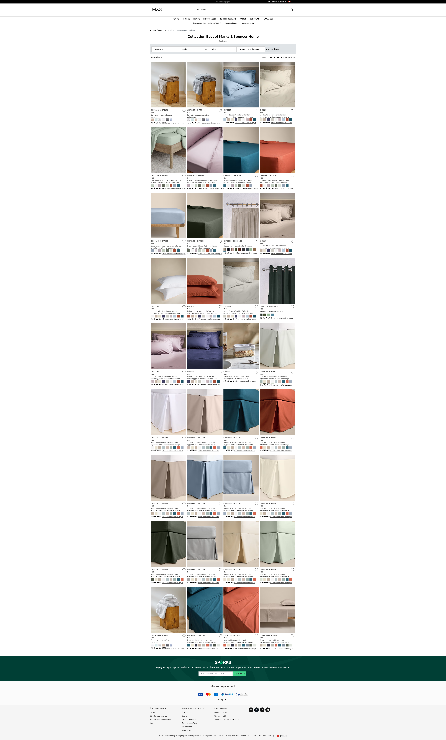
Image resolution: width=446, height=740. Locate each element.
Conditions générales (192, 736)
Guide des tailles (188, 727)
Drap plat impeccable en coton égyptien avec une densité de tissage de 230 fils (201, 642)
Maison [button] (242, 19)
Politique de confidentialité (213, 736)
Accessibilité (255, 736)
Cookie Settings (268, 736)
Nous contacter (220, 712)
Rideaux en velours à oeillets (271, 311)
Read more (223, 41)
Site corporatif (220, 716)
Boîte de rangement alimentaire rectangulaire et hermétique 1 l (236, 377)
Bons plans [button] (255, 19)
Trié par (264, 57)
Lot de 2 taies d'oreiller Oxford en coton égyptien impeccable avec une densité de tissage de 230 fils (238, 117)
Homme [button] (196, 19)
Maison (161, 30)
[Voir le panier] (291, 9)
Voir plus (222, 700)
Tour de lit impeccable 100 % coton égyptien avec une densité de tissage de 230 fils (274, 379)
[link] (289, 1)
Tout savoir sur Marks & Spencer (226, 720)
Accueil (153, 30)
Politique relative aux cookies (237, 736)
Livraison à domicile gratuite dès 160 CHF (206, 23)
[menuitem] (176, 19)
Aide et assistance (231, 23)
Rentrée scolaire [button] (228, 19)
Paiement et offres (189, 723)
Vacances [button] (268, 19)
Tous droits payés (248, 23)
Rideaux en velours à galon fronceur (237, 246)
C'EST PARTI (239, 674)
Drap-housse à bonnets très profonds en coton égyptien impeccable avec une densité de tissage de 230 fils (166, 182)
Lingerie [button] (186, 19)
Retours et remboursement (160, 720)
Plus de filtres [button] (272, 49)
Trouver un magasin (279, 2)
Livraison (153, 712)
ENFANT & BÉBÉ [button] (209, 19)
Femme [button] (176, 19)
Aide (151, 723)
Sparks (184, 712)
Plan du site (186, 730)
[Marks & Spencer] (157, 9)
